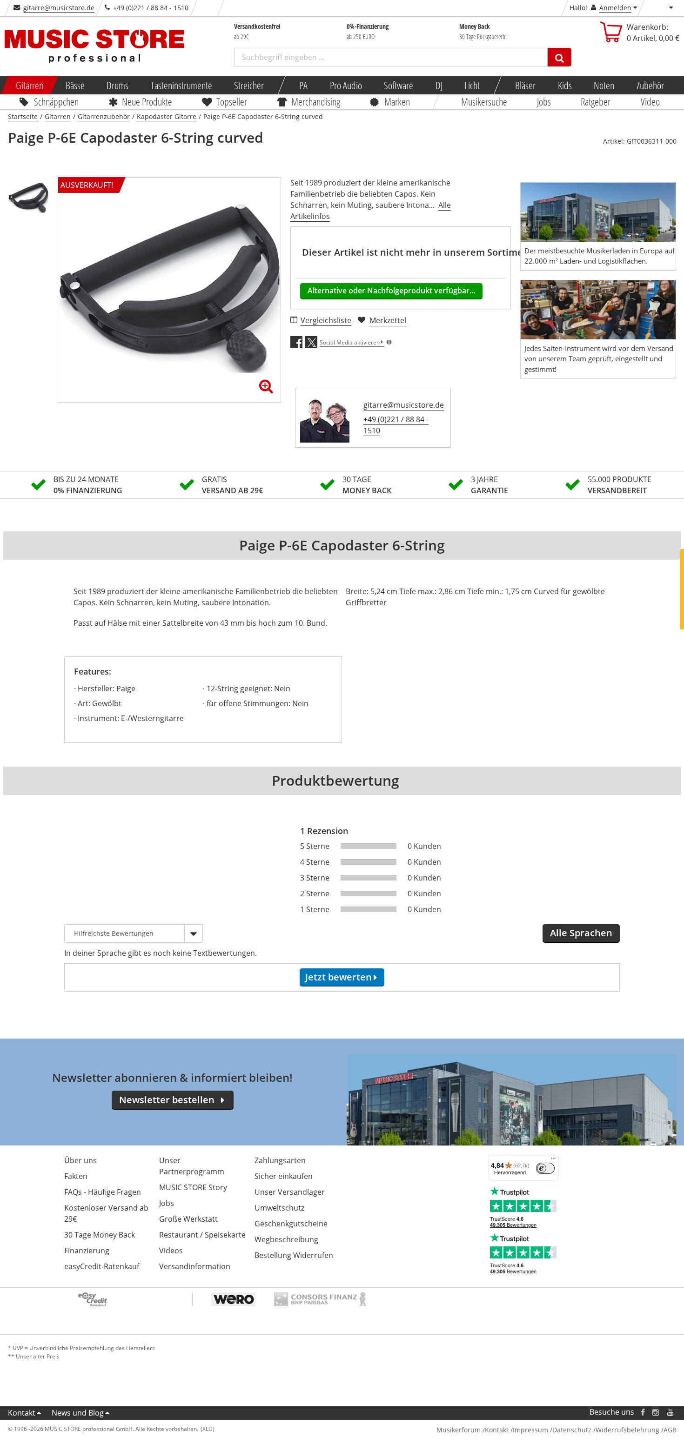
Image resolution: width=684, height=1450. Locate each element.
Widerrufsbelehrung (627, 1429)
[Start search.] (559, 57)
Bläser (525, 85)
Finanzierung (86, 1250)
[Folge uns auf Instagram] (656, 1412)
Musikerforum (458, 1429)
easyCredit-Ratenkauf (101, 1266)
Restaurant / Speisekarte (202, 1235)
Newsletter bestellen (167, 1099)
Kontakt (21, 1413)
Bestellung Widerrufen (294, 1255)
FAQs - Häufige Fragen (102, 1192)
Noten (604, 85)
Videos (171, 1250)
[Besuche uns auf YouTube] (671, 1412)
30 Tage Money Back (99, 1235)
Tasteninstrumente (181, 85)
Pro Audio (345, 85)
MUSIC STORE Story (193, 1187)
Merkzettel (387, 320)
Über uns (80, 1160)
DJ (438, 85)
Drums (117, 85)
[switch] (545, 1168)
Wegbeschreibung (286, 1239)
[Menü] (553, 1160)
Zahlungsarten (280, 1160)
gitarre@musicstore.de (58, 7)
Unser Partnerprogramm (191, 1166)
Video (650, 101)
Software (398, 85)
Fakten (75, 1176)
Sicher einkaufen (284, 1176)
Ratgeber (596, 101)
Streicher (249, 85)
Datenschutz (571, 1429)
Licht (472, 85)
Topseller (231, 101)
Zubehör (650, 85)
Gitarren (29, 85)
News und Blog (78, 1413)
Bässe (74, 85)
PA (303, 85)
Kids (564, 85)
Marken (397, 101)
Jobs (544, 101)
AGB (670, 1429)
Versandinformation (194, 1266)
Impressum (530, 1429)
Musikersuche (484, 101)
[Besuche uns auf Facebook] (642, 1412)
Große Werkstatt (188, 1219)
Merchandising (315, 101)
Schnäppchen (56, 101)
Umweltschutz (279, 1208)
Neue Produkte (147, 101)
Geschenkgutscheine (291, 1223)
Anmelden (615, 7)
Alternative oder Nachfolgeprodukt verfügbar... (391, 290)
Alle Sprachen (581, 933)
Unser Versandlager (290, 1192)
